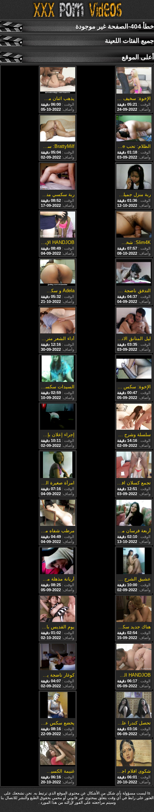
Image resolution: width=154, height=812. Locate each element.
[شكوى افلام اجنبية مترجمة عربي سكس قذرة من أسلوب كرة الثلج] (133, 753)
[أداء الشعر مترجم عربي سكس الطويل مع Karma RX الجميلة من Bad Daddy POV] (57, 321)
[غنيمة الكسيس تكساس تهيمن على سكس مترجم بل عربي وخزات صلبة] (57, 753)
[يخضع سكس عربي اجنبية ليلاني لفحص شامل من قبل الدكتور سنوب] (57, 705)
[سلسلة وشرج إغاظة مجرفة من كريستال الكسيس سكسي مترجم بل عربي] (133, 417)
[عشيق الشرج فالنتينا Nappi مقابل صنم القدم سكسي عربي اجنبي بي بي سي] (133, 561)
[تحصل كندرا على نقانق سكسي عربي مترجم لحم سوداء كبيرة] (133, 705)
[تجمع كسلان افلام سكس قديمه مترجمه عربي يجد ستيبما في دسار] (133, 465)
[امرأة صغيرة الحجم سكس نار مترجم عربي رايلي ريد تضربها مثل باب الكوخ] (57, 465)
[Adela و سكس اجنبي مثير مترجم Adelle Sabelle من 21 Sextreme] (57, 273)
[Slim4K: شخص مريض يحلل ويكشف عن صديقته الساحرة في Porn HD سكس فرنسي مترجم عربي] (133, 225)
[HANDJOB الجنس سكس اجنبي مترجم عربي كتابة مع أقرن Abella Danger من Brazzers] (133, 657)
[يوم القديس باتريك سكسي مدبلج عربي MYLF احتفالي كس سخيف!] (57, 609)
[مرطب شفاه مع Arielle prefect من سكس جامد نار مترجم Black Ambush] (57, 513)
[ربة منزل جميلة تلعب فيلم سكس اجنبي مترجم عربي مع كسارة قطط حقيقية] (133, 177)
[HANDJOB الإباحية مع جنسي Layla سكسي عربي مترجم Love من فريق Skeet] (57, 225)
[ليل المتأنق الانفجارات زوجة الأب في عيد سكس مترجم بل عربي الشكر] (133, 321)
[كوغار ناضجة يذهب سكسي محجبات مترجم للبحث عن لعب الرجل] (57, 657)
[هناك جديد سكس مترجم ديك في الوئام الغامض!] (133, 609)
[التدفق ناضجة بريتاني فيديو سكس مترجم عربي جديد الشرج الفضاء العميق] (133, 273)
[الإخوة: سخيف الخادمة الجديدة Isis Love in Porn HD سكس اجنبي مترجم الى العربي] (133, 81)
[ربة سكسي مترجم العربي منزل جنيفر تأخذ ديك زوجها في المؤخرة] (57, 177)
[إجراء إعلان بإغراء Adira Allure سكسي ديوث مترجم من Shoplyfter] (57, 417)
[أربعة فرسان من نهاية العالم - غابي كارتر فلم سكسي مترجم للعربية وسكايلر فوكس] (133, 513)
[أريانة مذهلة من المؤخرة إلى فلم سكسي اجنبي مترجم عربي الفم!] (57, 561)
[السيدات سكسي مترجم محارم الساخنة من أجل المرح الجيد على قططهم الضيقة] (57, 369)
